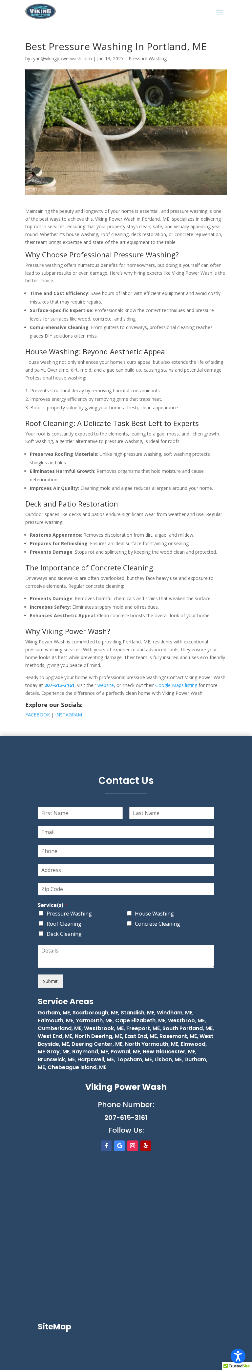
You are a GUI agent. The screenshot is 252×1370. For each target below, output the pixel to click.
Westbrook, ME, (104, 1028)
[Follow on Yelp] (145, 1145)
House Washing (154, 913)
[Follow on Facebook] (106, 1145)
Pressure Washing (148, 58)
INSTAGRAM (68, 715)
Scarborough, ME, (97, 1012)
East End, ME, (141, 1036)
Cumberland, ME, (60, 1028)
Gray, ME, (58, 1051)
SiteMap (54, 1326)
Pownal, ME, (125, 1051)
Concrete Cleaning (157, 923)
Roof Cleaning (64, 923)
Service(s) (53, 905)
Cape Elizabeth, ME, (141, 1020)
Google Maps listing (176, 685)
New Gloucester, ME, (169, 1051)
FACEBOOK (37, 715)
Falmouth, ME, (56, 1020)
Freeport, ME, (143, 1028)
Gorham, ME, (54, 1012)
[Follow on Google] (119, 1145)
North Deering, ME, (99, 1036)
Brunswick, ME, (57, 1059)
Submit (50, 981)
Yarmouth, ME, (95, 1020)
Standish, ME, (138, 1012)
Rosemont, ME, (178, 1036)
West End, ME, (56, 1036)
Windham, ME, (175, 1012)
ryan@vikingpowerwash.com (62, 58)
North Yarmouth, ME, (152, 1044)
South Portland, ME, (188, 1028)
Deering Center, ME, (98, 1044)
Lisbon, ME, (168, 1059)
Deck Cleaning (64, 933)
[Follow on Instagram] (132, 1145)
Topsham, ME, (134, 1059)
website (105, 685)
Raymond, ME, (90, 1051)
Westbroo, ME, (187, 1020)
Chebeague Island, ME (76, 1067)
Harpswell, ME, (95, 1059)
